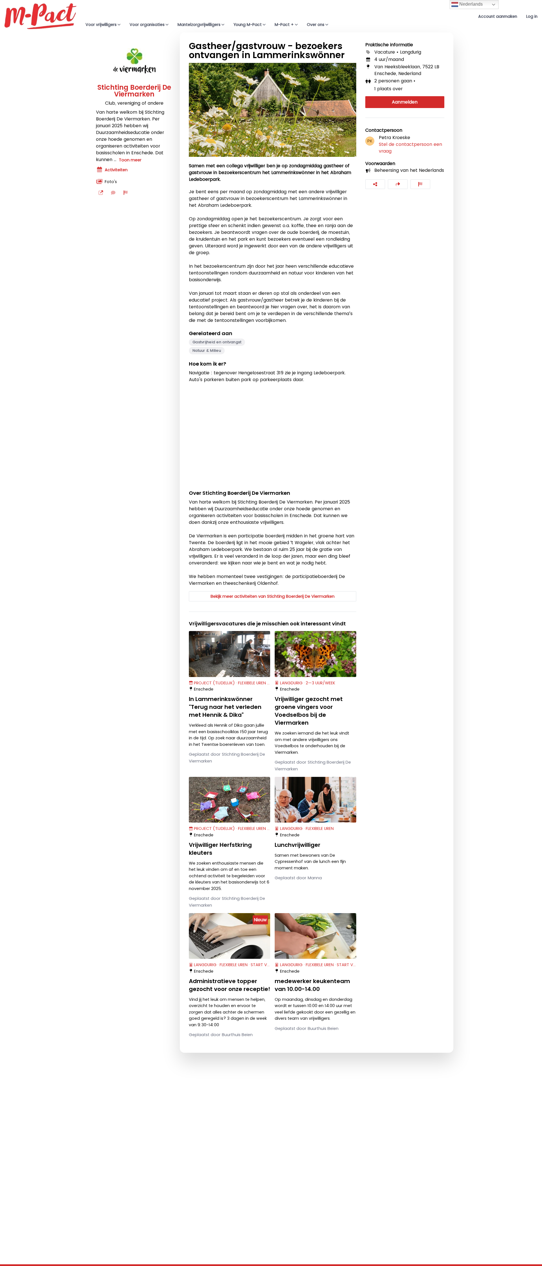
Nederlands (470, 4)
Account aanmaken (497, 16)
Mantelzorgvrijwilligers (199, 25)
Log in (531, 16)
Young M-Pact (247, 25)
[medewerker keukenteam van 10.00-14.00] (315, 936)
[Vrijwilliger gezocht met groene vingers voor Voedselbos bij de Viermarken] (315, 654)
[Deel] (375, 184)
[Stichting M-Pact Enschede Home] (41, 16)
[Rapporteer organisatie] (125, 192)
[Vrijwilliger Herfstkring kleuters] (229, 800)
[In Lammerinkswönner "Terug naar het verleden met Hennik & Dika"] (229, 654)
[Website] (101, 192)
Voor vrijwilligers (101, 25)
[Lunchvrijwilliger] (315, 800)
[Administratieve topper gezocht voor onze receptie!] (229, 936)
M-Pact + (284, 25)
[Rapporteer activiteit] (420, 184)
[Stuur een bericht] (113, 192)
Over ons (315, 25)
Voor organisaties (147, 25)
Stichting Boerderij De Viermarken (134, 91)
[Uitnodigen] (398, 184)
